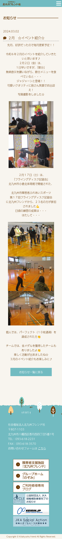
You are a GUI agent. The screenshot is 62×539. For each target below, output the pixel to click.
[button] (58, 3)
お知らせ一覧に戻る (31, 372)
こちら (42, 448)
